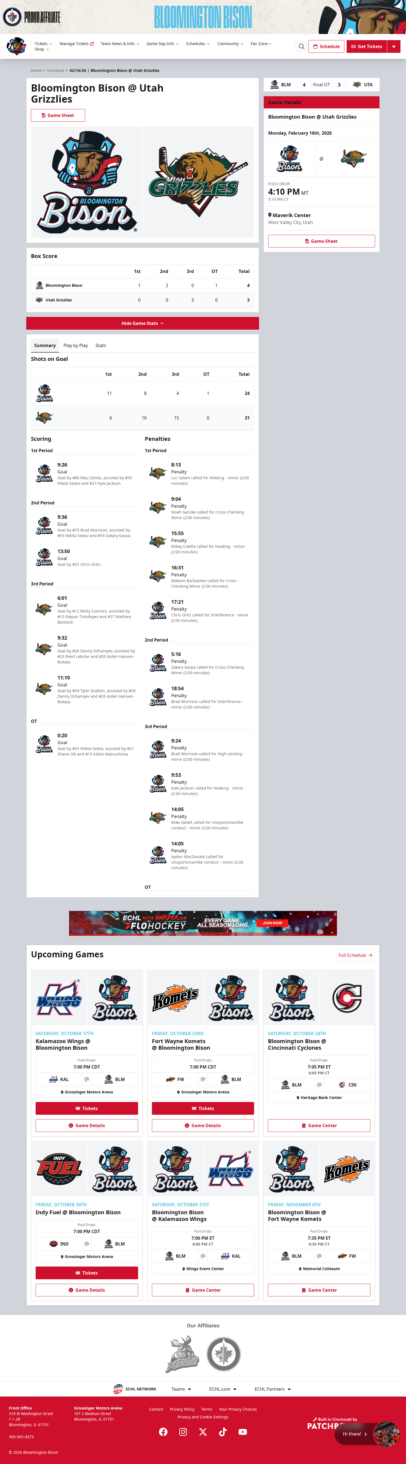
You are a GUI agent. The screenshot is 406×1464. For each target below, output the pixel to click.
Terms (206, 1409)
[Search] (302, 46)
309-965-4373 (21, 1436)
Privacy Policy (182, 1409)
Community (228, 43)
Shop (39, 49)
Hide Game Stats (140, 323)
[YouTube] (243, 1432)
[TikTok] (223, 1432)
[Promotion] (203, 17)
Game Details (90, 1125)
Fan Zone (259, 43)
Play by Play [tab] (76, 345)
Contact (156, 1409)
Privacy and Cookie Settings (203, 1416)
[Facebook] (163, 1432)
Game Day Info (160, 43)
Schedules (195, 43)
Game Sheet (61, 115)
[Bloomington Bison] (16, 46)
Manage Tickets (74, 43)
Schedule (330, 46)
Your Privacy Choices (238, 1409)
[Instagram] (183, 1432)
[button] (367, 1434)
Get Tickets (370, 46)
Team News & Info (118, 43)
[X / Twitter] (203, 1432)
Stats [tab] (101, 345)
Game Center (322, 1125)
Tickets (41, 43)
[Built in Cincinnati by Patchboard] (335, 1423)
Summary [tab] (45, 345)
